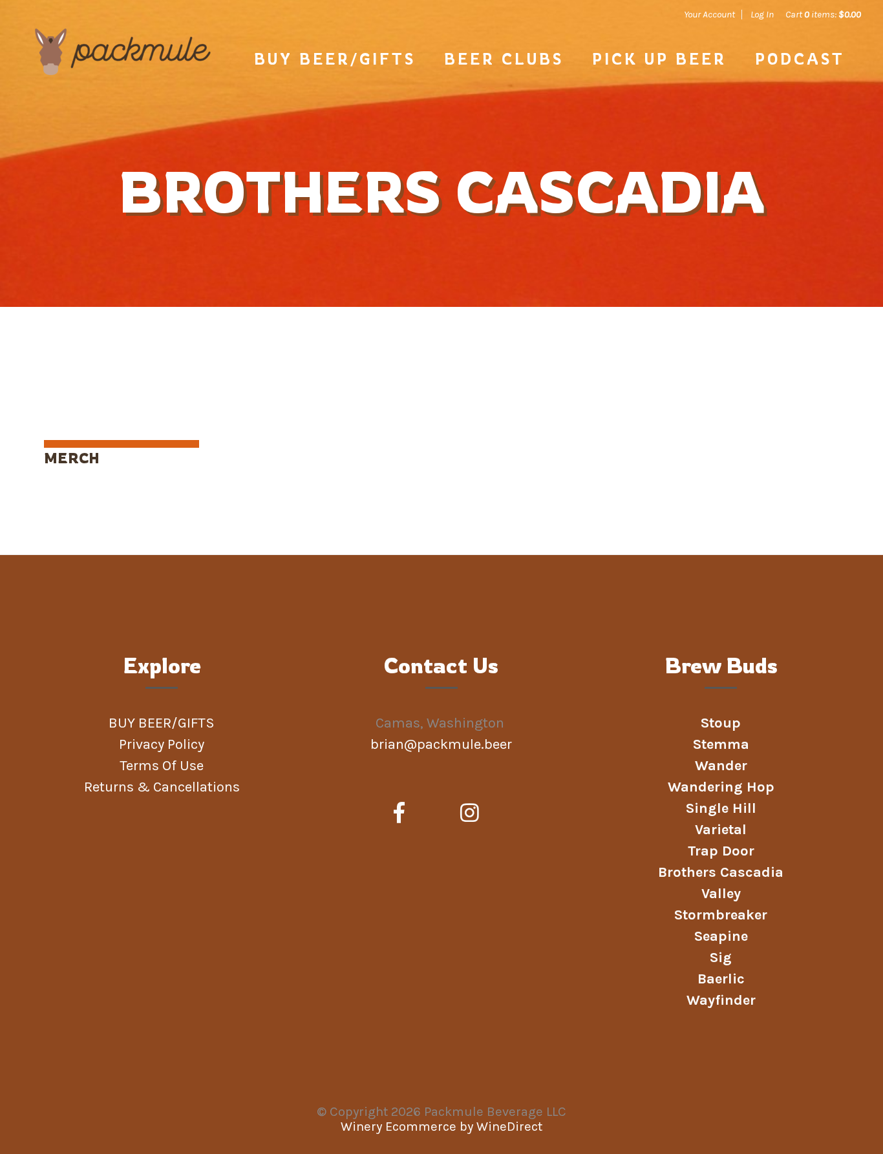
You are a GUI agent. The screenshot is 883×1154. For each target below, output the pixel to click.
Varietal (721, 829)
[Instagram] (469, 813)
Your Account (709, 14)
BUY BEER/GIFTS (335, 58)
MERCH (72, 458)
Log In (762, 14)
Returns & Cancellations (162, 787)
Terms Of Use (162, 765)
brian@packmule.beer (442, 744)
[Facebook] (399, 813)
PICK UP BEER (659, 58)
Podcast (800, 58)
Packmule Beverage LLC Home (122, 72)
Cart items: (823, 14)
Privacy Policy (161, 744)
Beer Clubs (504, 58)
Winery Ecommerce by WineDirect (441, 1126)
